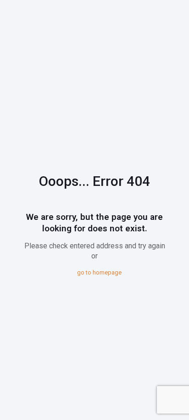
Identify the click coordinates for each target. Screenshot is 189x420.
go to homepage (99, 272)
